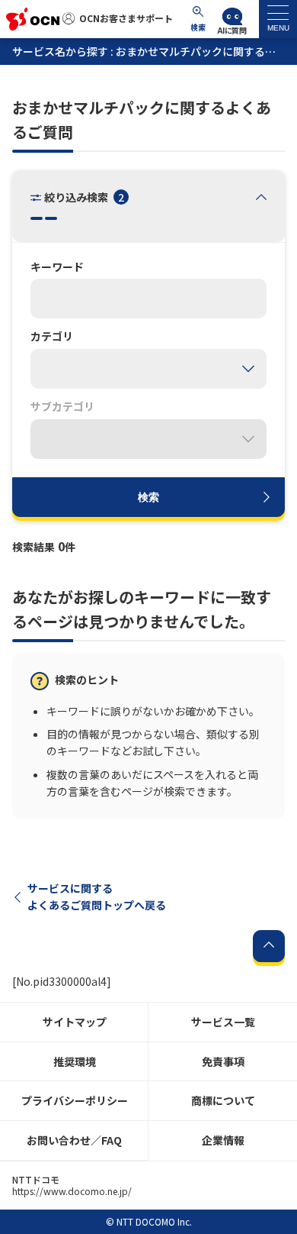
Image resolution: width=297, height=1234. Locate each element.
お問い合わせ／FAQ (74, 1140)
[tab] (278, 19)
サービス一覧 (223, 1021)
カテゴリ (51, 337)
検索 (148, 496)
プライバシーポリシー (74, 1100)
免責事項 (223, 1061)
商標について (223, 1100)
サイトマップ (75, 1021)
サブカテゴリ (62, 407)
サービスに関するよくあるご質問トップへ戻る (96, 896)
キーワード (57, 267)
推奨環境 (74, 1061)
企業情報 (223, 1140)
